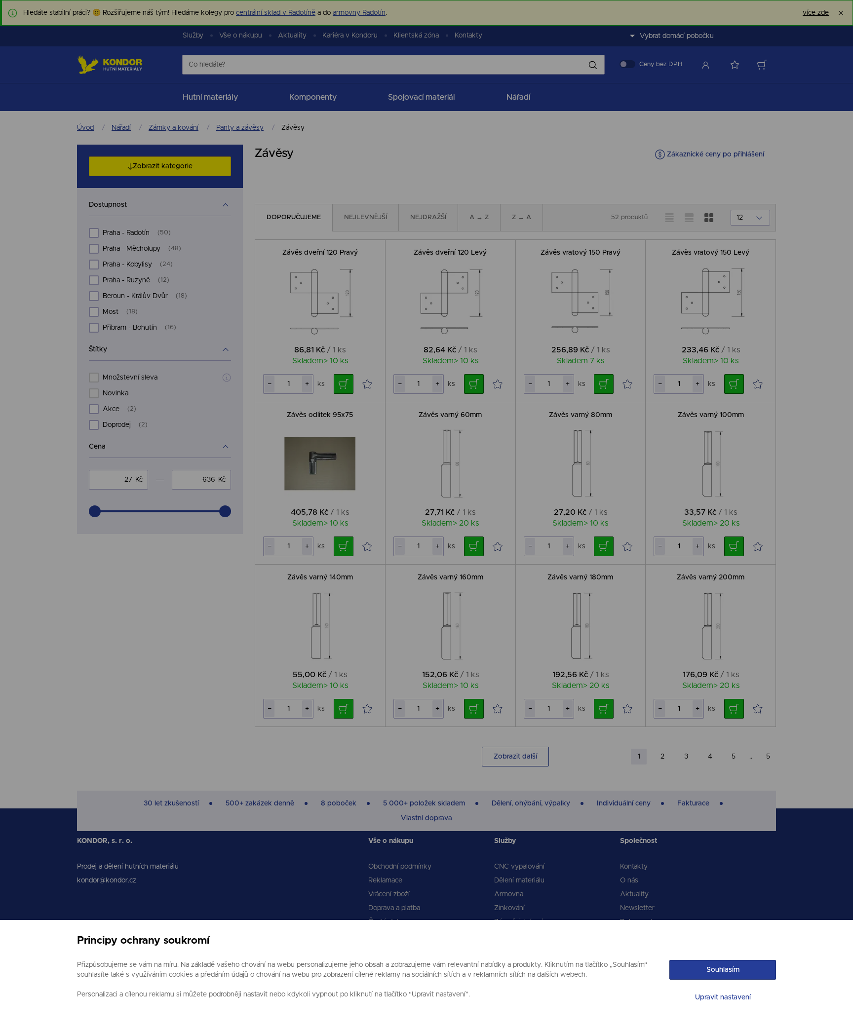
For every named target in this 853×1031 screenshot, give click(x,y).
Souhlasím (722, 969)
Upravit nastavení (723, 997)
